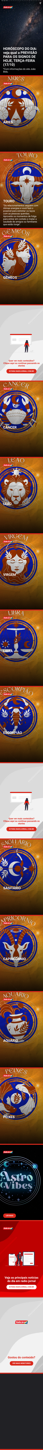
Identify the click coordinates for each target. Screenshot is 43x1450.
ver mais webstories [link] (21, 1363)
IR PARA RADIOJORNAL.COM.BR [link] (21, 371)
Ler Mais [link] (9, 1216)
